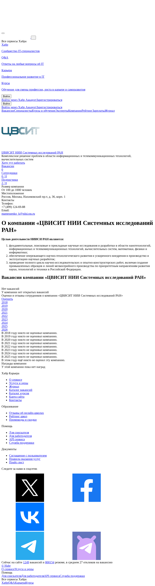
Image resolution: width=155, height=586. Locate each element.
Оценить (7, 299)
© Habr (6, 565)
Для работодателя (20, 436)
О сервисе (15, 379)
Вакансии (8, 110)
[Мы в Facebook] (86, 500)
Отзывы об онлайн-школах (26, 413)
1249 (26, 562)
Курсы (29, 582)
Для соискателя (19, 432)
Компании (75, 110)
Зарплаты (98, 110)
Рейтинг (87, 110)
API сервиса (17, 439)
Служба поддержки (21, 442)
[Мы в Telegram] (30, 559)
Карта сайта (16, 396)
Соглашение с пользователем (28, 455)
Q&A (11, 582)
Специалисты (23, 110)
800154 (49, 562)
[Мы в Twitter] (30, 500)
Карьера (20, 582)
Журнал (110, 110)
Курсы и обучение (43, 110)
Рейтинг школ (18, 416)
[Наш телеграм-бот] (86, 559)
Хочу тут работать (13, 162)
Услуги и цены (18, 383)
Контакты (15, 400)
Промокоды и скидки (23, 419)
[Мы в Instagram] (86, 529)
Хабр (5, 582)
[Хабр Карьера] (16, 37)
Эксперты (61, 110)
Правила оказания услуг (24, 459)
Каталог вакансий (20, 389)
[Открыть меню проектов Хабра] (3, 33)
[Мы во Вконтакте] (30, 529)
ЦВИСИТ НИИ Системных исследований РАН (32, 152)
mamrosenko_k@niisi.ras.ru (18, 213)
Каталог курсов (19, 393)
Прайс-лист (16, 462)
